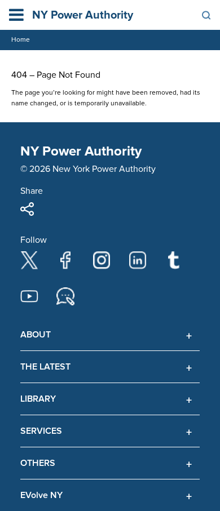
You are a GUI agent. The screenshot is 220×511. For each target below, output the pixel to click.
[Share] (27, 209)
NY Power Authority (82, 15)
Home (20, 39)
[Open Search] (206, 15)
